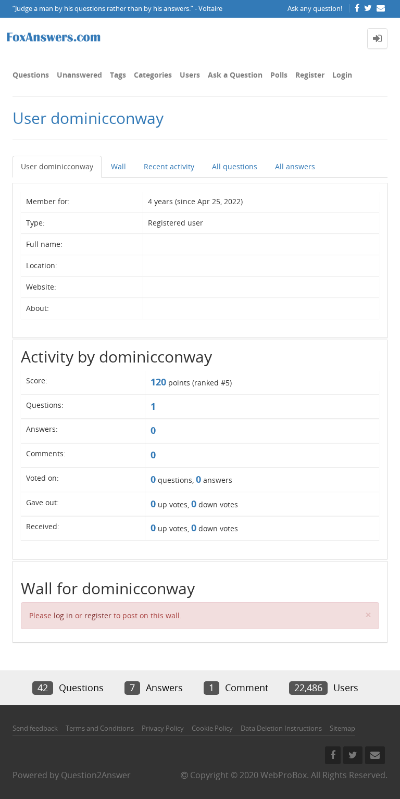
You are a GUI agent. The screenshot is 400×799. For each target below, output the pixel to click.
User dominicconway (57, 166)
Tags (118, 75)
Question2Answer (96, 775)
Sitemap (342, 728)
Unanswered (79, 75)
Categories (153, 75)
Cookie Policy (212, 728)
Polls (279, 75)
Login (342, 75)
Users (190, 75)
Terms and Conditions (100, 728)
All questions (234, 166)
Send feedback (35, 728)
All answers (295, 166)
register (97, 615)
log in (63, 615)
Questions (30, 75)
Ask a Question (235, 75)
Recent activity (169, 166)
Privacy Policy (163, 728)
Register (309, 75)
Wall (118, 166)
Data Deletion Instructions (281, 728)
